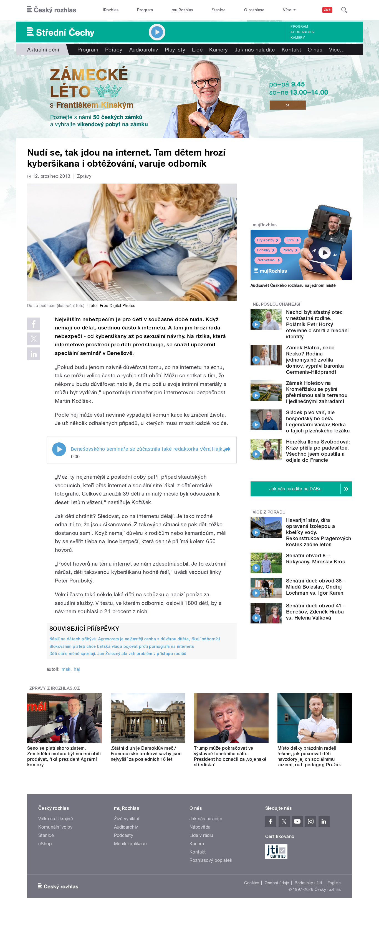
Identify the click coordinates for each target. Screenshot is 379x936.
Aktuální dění (43, 50)
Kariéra (197, 843)
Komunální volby (55, 827)
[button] (227, 449)
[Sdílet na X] (33, 338)
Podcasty (123, 835)
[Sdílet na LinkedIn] (33, 353)
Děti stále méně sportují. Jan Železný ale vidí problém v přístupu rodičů (117, 653)
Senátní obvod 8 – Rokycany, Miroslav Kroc (315, 558)
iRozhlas (111, 10)
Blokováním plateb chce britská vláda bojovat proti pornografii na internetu (121, 646)
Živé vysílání (266, 260)
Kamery (297, 38)
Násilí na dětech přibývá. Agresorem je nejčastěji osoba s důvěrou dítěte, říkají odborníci (134, 639)
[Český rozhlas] (51, 10)
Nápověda (200, 827)
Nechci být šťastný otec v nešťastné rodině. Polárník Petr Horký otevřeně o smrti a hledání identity (317, 324)
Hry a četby (265, 240)
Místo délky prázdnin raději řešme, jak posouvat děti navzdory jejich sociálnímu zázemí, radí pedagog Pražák (309, 756)
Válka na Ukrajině (55, 818)
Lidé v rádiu (201, 835)
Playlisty (175, 50)
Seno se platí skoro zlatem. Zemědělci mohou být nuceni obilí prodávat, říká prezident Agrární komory (64, 756)
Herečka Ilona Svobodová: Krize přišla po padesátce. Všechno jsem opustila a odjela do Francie (318, 451)
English (334, 883)
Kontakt (291, 50)
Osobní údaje (277, 883)
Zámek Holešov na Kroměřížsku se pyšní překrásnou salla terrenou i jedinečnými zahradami (316, 392)
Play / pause (59, 449)
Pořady (114, 50)
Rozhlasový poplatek (211, 860)
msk (66, 669)
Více (337, 50)
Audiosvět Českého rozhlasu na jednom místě (293, 285)
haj (77, 669)
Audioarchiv (302, 32)
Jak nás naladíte (255, 50)
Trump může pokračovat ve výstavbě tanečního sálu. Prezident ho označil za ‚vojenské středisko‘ (230, 756)
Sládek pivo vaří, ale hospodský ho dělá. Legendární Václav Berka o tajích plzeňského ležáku (318, 421)
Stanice (219, 10)
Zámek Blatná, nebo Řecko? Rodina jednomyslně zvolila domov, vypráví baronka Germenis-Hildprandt (315, 360)
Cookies (251, 883)
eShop (45, 843)
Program (145, 10)
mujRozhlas (182, 10)
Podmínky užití (308, 883)
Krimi (290, 240)
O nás (315, 50)
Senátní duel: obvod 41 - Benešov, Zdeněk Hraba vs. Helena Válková (315, 612)
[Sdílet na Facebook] (33, 324)
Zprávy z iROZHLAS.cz (54, 688)
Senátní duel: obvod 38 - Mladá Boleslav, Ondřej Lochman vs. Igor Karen (315, 587)
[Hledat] (344, 10)
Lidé (197, 50)
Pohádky (263, 250)
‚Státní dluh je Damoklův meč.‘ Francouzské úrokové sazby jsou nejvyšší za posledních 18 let (146, 754)
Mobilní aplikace (130, 843)
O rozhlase (254, 10)
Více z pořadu (269, 512)
